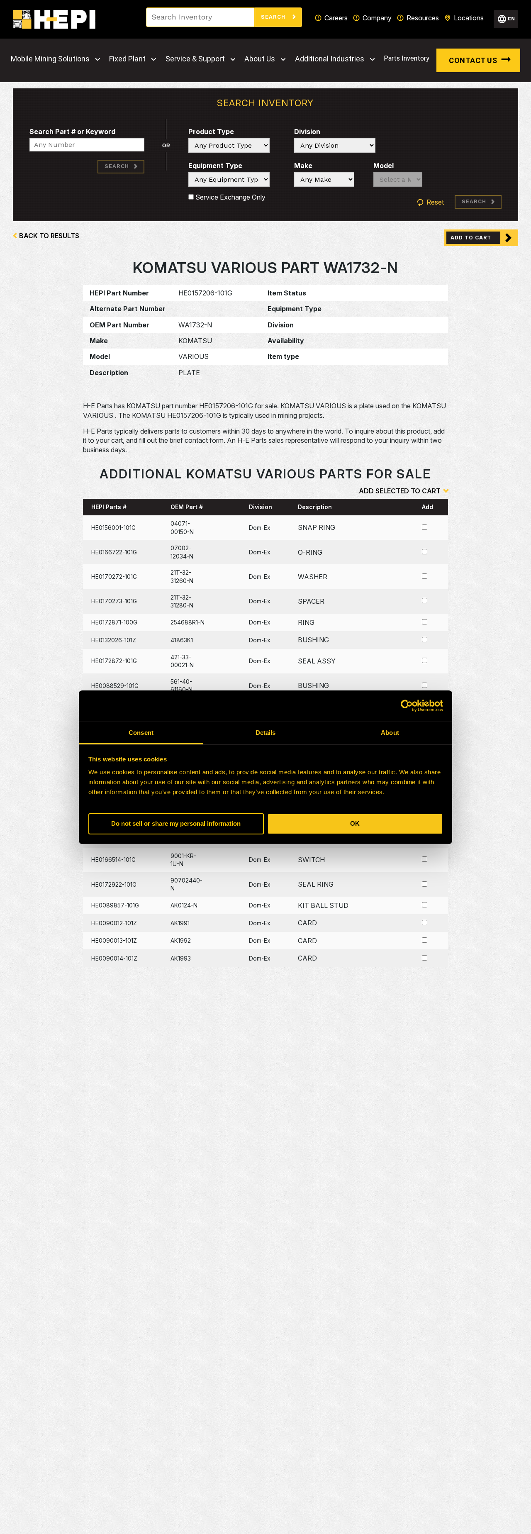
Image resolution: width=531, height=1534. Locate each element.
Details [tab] (266, 732)
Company (377, 18)
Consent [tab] (141, 732)
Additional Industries (329, 59)
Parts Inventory (406, 58)
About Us (259, 59)
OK (355, 823)
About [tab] (390, 732)
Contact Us (473, 60)
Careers (336, 18)
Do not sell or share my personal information (176, 823)
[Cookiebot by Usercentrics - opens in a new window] (406, 706)
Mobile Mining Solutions (50, 59)
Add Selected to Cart (400, 491)
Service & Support (195, 59)
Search (274, 17)
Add (427, 506)
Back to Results (49, 235)
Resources (423, 18)
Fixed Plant (127, 59)
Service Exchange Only (230, 197)
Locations (469, 18)
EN (511, 19)
